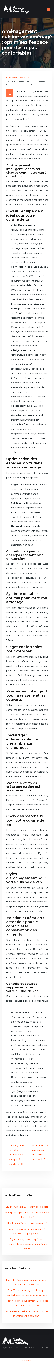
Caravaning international (19, 78)
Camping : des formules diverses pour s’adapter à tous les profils (16, 1154)
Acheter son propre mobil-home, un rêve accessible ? (37, 1152)
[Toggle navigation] (48, 9)
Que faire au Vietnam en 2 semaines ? (27, 1223)
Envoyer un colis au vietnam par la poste (27, 1206)
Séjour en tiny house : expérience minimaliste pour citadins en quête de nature (27, 1244)
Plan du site (27, 1360)
